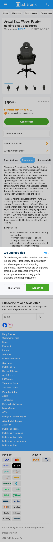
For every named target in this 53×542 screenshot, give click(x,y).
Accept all (37, 287)
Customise (14, 287)
